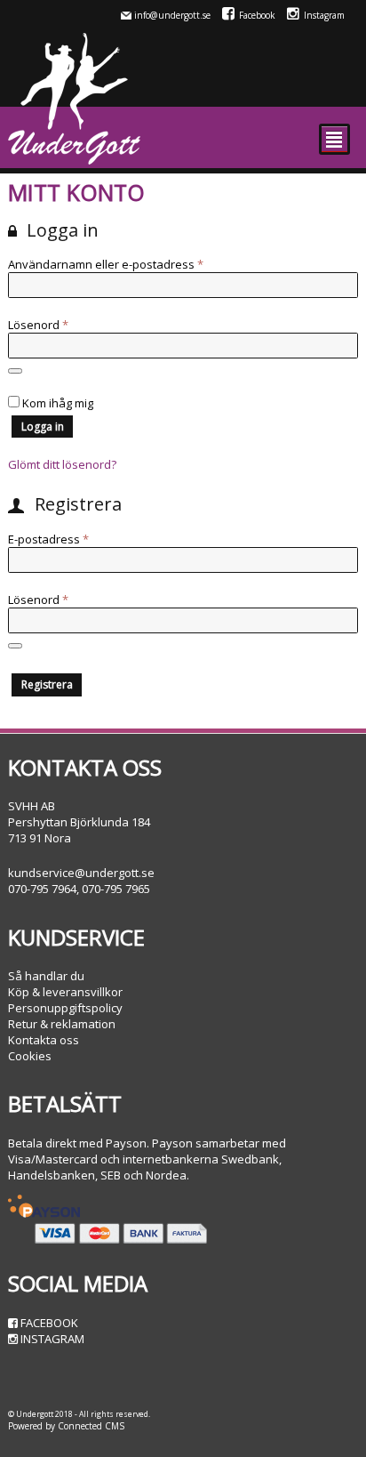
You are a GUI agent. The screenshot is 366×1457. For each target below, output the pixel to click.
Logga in (42, 426)
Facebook (257, 15)
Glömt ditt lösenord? (62, 464)
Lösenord (72, 325)
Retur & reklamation (61, 1024)
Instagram (324, 15)
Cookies (30, 1056)
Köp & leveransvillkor (65, 992)
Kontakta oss (43, 1040)
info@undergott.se (172, 15)
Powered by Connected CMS (66, 1426)
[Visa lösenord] (15, 371)
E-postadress (82, 539)
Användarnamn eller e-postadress (139, 264)
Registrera (47, 684)
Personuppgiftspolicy (65, 1008)
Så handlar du (46, 976)
